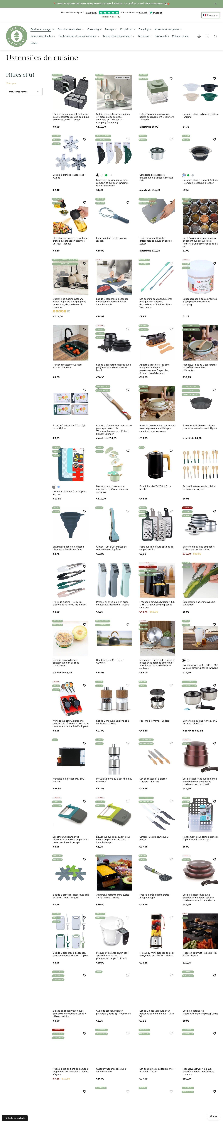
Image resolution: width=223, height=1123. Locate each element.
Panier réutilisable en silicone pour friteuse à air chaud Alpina (200, 427)
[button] (211, 15)
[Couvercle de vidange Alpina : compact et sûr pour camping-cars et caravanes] (114, 153)
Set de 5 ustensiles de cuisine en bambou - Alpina (199, 488)
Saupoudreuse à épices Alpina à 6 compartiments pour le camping (200, 302)
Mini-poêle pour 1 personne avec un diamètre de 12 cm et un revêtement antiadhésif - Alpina (71, 723)
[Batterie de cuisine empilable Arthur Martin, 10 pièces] (201, 524)
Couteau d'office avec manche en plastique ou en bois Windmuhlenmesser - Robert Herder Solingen (114, 429)
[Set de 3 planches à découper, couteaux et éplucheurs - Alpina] (71, 931)
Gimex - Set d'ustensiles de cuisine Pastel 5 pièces (111, 548)
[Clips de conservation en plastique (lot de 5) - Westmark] (114, 989)
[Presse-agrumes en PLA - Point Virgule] (157, 1105)
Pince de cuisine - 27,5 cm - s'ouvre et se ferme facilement (69, 603)
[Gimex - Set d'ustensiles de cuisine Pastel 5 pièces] (114, 524)
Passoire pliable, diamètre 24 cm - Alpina (201, 115)
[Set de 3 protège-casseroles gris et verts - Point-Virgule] (71, 873)
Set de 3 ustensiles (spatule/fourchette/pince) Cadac (200, 1012)
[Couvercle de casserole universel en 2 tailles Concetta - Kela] (157, 153)
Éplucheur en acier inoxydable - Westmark (200, 603)
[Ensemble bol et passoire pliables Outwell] (71, 1105)
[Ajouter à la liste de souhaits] (128, 263)
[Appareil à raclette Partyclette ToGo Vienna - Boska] (114, 873)
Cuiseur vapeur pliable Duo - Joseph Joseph (112, 1070)
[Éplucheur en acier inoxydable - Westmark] (201, 580)
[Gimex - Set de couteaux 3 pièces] (157, 815)
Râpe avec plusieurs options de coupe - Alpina (156, 548)
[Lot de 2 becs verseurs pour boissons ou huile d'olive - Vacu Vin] (157, 989)
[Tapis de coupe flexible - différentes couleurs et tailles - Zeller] (157, 216)
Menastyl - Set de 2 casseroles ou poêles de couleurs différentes (200, 367)
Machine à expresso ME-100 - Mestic (69, 780)
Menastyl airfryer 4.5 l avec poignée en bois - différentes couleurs (198, 1072)
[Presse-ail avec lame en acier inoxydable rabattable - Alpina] (114, 580)
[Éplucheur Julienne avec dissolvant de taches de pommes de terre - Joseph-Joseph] (71, 815)
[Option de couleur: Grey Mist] (192, 175)
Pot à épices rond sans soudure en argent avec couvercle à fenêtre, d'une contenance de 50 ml (200, 242)
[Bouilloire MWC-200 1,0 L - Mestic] (157, 464)
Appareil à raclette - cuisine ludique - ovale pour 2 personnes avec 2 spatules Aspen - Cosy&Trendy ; (154, 369)
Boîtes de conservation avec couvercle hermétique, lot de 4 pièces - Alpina (69, 1013)
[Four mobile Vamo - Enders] (157, 699)
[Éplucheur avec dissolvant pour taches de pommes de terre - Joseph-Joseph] (114, 815)
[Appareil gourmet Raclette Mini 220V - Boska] (201, 931)
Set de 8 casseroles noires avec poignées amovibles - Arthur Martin (113, 367)
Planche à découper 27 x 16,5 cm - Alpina (69, 427)
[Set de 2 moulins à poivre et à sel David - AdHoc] (114, 699)
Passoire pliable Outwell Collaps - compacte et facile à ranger (200, 181)
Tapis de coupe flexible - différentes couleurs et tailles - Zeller (156, 241)
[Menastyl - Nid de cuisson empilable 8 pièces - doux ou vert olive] (114, 464)
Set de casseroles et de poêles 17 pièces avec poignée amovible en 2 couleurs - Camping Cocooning (113, 118)
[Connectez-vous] (199, 36)
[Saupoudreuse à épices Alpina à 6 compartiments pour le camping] (201, 277)
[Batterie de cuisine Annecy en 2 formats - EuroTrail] (201, 699)
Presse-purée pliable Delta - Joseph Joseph (155, 896)
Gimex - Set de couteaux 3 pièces (154, 838)
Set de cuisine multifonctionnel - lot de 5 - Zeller (157, 1070)
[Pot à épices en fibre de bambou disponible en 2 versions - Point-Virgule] (71, 1047)
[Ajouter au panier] (213, 203)
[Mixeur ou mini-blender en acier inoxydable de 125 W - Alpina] (157, 931)
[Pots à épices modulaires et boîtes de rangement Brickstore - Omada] (157, 92)
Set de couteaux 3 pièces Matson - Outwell (153, 780)
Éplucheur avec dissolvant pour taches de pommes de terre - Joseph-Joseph (113, 839)
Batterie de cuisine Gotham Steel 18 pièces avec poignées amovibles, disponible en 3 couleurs (69, 303)
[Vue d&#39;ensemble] (84, 79)
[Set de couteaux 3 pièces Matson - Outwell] (157, 757)
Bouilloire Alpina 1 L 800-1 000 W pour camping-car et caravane (200, 666)
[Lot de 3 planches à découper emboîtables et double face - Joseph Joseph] (114, 277)
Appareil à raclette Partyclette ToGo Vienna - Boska (112, 896)
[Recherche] (207, 36)
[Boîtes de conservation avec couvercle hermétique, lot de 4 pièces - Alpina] (71, 989)
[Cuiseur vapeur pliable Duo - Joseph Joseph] (114, 1047)
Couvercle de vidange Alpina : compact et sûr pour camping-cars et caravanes (112, 183)
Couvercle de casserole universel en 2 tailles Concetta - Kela (156, 177)
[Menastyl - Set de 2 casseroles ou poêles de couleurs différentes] (201, 342)
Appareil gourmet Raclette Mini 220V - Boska (200, 954)
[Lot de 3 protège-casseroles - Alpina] (71, 153)
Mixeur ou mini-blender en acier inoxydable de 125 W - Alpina (156, 954)
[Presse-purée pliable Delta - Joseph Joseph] (157, 873)
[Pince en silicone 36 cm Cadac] (114, 1105)
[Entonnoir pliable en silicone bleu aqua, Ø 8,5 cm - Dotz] (71, 524)
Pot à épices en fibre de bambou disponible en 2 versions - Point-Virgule (71, 1072)
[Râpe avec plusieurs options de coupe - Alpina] (157, 524)
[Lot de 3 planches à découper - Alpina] (71, 464)
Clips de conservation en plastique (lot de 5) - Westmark (113, 1012)
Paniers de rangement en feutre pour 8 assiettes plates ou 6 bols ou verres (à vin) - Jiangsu (71, 117)
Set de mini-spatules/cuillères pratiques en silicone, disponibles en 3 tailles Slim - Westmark (155, 303)
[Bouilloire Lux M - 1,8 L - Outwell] (114, 638)
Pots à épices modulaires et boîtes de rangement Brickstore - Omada (156, 117)
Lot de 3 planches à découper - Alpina (70, 493)
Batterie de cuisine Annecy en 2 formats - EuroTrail (200, 722)
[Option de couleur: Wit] (188, 660)
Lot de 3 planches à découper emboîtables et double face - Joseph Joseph (112, 302)
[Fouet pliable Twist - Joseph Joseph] (114, 216)
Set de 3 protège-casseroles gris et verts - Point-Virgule (71, 896)
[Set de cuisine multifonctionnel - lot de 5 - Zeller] (157, 1047)
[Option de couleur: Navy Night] (58, 487)
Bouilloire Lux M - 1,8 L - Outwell (110, 661)
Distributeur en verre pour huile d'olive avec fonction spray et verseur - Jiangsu (70, 241)
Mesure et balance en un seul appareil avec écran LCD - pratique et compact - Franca (112, 955)
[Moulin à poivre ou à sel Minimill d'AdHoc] (114, 757)
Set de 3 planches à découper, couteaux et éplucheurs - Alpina (70, 954)
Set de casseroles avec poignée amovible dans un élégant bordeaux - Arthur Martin (200, 781)
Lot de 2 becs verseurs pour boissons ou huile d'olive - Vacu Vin (156, 1013)
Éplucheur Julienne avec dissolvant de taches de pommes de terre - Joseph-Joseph (71, 839)
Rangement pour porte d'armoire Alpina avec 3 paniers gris (201, 838)
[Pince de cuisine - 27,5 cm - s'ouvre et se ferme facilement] (71, 580)
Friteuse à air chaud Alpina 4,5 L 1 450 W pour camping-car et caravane (157, 605)
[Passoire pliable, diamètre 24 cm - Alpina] (201, 92)
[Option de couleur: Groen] (106, 175)
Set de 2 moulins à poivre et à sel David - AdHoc (112, 722)
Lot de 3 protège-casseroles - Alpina (69, 176)
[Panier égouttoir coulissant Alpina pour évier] (71, 342)
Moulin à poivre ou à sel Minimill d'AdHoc (114, 780)
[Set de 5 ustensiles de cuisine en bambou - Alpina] (201, 464)
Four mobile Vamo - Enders (154, 720)
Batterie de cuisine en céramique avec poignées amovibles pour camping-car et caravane (157, 428)
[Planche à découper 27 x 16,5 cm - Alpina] (71, 403)
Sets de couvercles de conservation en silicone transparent (66, 663)
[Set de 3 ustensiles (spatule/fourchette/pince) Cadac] (201, 989)
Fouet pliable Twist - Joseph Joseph (111, 239)
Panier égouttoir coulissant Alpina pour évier (67, 366)
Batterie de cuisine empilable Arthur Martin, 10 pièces (199, 548)
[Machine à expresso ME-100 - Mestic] (71, 757)
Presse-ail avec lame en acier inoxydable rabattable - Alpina (112, 603)
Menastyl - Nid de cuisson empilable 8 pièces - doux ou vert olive (112, 489)
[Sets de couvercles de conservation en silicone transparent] (71, 638)
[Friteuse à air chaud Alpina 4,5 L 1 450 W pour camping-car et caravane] (157, 580)
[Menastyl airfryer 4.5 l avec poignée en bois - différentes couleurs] (201, 1047)
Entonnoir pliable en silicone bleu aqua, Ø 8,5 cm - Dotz (68, 548)
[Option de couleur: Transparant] (102, 175)
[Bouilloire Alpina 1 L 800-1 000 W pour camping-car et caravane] (201, 638)
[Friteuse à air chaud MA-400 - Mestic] (201, 1105)
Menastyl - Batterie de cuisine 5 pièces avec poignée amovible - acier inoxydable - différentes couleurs (156, 664)
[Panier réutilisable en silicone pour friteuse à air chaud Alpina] (201, 403)
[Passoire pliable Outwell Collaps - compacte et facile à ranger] (201, 153)
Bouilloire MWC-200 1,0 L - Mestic (155, 488)
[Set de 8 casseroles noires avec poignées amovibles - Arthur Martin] (114, 342)
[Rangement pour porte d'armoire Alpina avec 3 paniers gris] (201, 815)
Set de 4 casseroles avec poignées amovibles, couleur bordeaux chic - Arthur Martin (199, 897)
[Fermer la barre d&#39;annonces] (215, 4)
